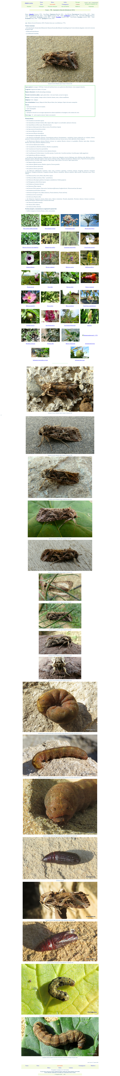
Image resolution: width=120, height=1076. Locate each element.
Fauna (41, 2)
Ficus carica (50, 306)
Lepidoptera (67, 15)
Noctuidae (58, 17)
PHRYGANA (29, 3)
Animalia (31, 14)
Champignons (65, 4)
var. (30, 247)
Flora (41, 4)
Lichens (71, 1067)
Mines (52, 2)
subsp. (30, 228)
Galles (65, 2)
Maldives (93, 1065)
